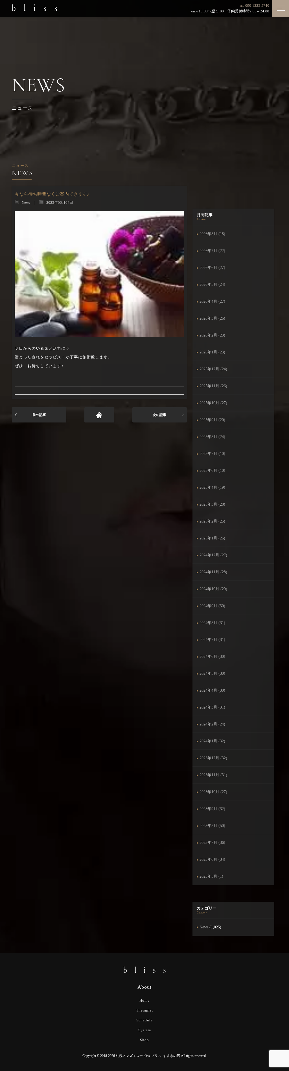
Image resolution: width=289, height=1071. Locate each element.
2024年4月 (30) (212, 690)
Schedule (144, 1020)
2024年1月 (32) (212, 741)
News (204, 927)
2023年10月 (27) (213, 792)
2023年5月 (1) (211, 876)
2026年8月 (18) (212, 234)
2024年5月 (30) (212, 673)
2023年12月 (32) (213, 758)
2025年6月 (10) (212, 470)
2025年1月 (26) (212, 538)
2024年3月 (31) (212, 707)
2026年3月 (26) (212, 318)
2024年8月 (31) (212, 623)
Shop (144, 1040)
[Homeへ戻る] (99, 414)
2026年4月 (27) (212, 301)
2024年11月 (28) (213, 572)
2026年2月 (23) (212, 335)
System (144, 1030)
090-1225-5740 (257, 5)
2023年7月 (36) (212, 842)
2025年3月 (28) (212, 504)
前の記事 (39, 415)
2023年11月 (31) (213, 775)
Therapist (144, 1010)
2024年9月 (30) (212, 606)
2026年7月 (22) (212, 251)
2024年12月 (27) (213, 555)
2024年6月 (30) (212, 656)
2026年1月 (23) (212, 352)
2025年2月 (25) (212, 521)
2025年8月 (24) (212, 437)
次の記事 (159, 415)
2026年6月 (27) (212, 267)
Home (144, 1000)
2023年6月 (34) (212, 859)
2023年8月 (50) (212, 826)
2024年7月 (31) (212, 640)
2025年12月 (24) (213, 369)
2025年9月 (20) (212, 420)
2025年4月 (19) (212, 487)
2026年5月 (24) (212, 284)
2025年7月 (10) (212, 454)
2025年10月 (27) (213, 403)
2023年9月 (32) (212, 809)
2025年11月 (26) (213, 386)
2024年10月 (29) (213, 589)
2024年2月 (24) (212, 724)
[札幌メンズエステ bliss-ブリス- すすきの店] (34, 7)
